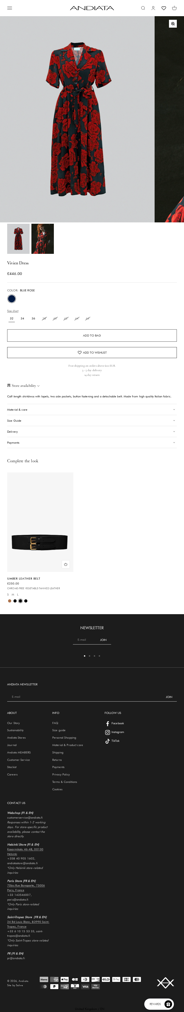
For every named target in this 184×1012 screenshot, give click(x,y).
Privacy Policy (61, 774)
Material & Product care (67, 745)
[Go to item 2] (42, 239)
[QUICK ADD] (66, 564)
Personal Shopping (64, 737)
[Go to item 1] (18, 239)
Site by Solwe (15, 985)
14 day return (92, 375)
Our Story (13, 723)
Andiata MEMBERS (19, 752)
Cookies (57, 789)
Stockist (11, 767)
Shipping (57, 752)
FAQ (55, 723)
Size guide (59, 730)
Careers (12, 774)
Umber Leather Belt (23, 578)
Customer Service (18, 760)
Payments (58, 767)
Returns (57, 760)
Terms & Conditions (64, 782)
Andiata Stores (16, 737)
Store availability (24, 385)
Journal (12, 745)
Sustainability (15, 730)
